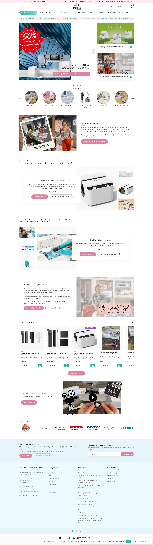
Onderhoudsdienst (64, 12)
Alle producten (111, 481)
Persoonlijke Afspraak (47, 12)
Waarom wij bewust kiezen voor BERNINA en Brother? (88, 481)
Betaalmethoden (83, 498)
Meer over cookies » (144, 541)
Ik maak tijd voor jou (84, 473)
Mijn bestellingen (112, 473)
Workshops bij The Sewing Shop (88, 515)
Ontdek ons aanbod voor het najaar (94, 141)
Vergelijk (25, 365)
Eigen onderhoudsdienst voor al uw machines (89, 486)
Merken (102, 12)
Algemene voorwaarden (85, 504)
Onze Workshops (80, 12)
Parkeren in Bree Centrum (86, 490)
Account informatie (113, 470)
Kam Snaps (52, 484)
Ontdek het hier (38, 196)
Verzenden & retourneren (86, 501)
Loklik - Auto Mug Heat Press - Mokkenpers (84, 354)
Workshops (52, 492)
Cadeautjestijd (82, 495)
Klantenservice (124, 12)
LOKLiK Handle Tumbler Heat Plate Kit (30, 354)
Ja (128, 541)
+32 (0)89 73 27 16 (28, 487)
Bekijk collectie (75, 373)
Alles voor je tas (54, 478)
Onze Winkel (26, 455)
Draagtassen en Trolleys (56, 473)
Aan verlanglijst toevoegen (60, 196)
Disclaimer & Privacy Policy (87, 507)
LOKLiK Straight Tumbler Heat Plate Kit (57, 354)
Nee (135, 541)
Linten (51, 481)
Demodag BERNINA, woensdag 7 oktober (90, 493)
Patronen (52, 487)
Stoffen (51, 475)
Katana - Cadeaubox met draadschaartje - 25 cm (108, 353)
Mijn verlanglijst (112, 475)
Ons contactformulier (54, 308)
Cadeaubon (92, 12)
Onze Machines (53, 470)
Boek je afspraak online (33, 308)
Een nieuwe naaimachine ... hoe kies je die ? (90, 476)
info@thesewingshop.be (31, 492)
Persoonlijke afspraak (43, 455)
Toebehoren (52, 490)
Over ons (80, 470)
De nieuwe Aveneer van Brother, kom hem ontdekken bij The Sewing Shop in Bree (90, 520)
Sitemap (80, 512)
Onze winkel (112, 12)
